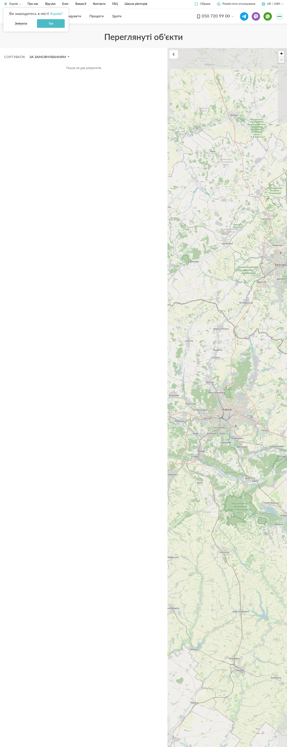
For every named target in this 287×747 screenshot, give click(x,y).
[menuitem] (71, 16)
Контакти (99, 4)
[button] (202, 4)
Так (51, 23)
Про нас (33, 4)
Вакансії (80, 4)
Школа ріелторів (136, 4)
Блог (65, 4)
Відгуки (50, 4)
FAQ (115, 4)
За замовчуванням (48, 57)
